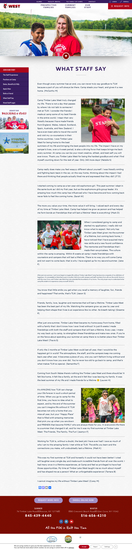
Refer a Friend (8, 93)
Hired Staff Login (9, 103)
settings (71, 548)
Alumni (39, 1)
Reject (95, 547)
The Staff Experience (10, 75)
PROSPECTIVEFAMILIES (49, 6)
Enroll (126, 1)
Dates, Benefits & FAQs (11, 84)
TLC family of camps (74, 1)
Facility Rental (54, 1)
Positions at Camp (9, 79)
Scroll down (66, 56)
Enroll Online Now (83, 500)
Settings (107, 547)
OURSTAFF (87, 6)
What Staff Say (8, 98)
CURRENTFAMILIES (70, 6)
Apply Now (7, 89)
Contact (92, 1)
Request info (121, 6)
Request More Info (48, 500)
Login (114, 1)
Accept (84, 547)
